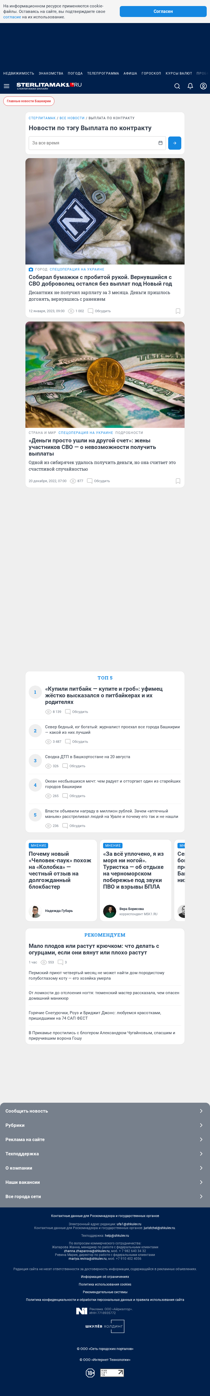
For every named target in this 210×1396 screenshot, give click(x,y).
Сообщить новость (26, 1111)
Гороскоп (151, 73)
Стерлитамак (42, 118)
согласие (12, 17)
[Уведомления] (190, 86)
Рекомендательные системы (105, 1292)
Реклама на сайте (25, 1139)
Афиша (130, 73)
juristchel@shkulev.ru (159, 1228)
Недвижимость (18, 73)
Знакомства (51, 73)
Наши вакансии (22, 1182)
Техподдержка (22, 1153)
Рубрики (15, 1125)
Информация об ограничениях (105, 1277)
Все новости (72, 118)
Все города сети (23, 1196)
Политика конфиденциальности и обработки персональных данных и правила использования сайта (105, 1300)
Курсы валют (179, 73)
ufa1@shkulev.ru (129, 1224)
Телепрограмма (103, 73)
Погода (75, 73)
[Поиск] (177, 86)
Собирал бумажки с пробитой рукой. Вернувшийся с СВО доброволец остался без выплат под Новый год (100, 280)
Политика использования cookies (105, 1284)
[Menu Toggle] (6, 86)
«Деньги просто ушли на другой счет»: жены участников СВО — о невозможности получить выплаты (92, 447)
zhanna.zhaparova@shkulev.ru (87, 1251)
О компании (18, 1168)
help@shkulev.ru (117, 1236)
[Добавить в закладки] (178, 311)
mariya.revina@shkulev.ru (88, 1259)
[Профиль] (203, 86)
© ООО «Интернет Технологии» (105, 1360)
